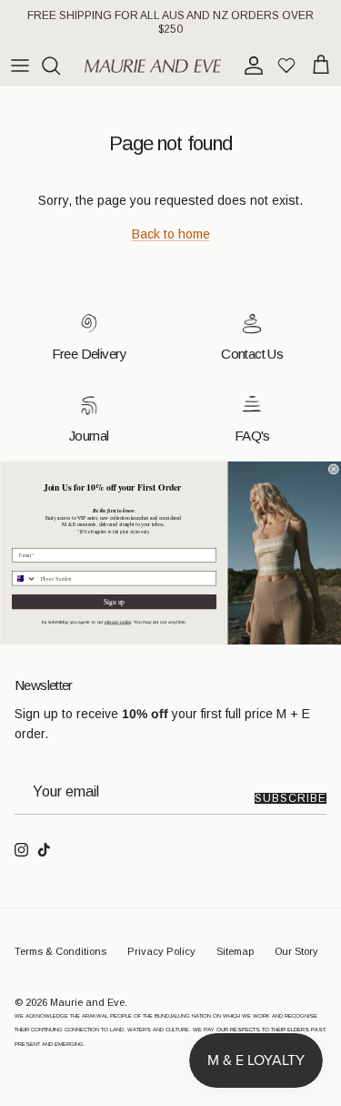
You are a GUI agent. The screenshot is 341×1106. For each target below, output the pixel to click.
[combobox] (23, 578)
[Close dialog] (333, 469)
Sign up (114, 601)
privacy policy (118, 622)
